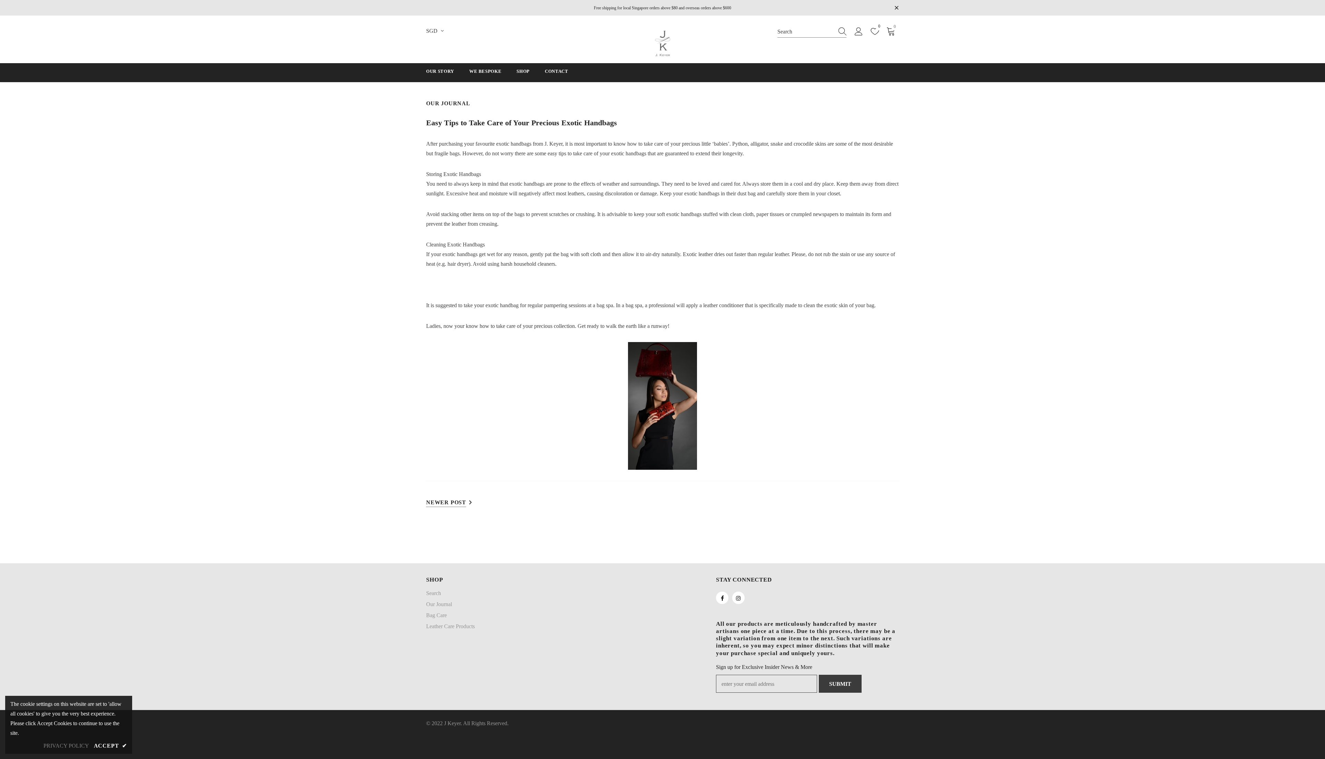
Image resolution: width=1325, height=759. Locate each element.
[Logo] (662, 43)
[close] (896, 7)
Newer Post (446, 502)
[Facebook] (722, 598)
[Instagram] (738, 598)
